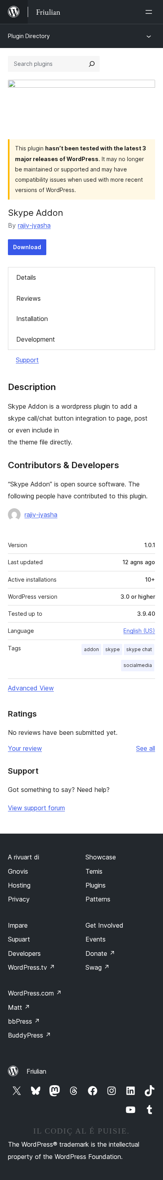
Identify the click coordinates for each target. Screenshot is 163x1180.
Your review (25, 748)
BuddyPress (29, 1035)
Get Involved (104, 925)
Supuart (19, 939)
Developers (24, 953)
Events (95, 939)
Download (27, 247)
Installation (32, 319)
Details (26, 277)
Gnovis (18, 871)
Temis (93, 871)
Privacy (19, 899)
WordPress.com (35, 993)
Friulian (36, 1071)
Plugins (95, 885)
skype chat (139, 649)
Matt (19, 1007)
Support (27, 360)
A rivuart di (23, 857)
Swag (97, 967)
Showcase (100, 857)
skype (112, 649)
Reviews (28, 298)
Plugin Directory (29, 36)
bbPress (24, 1021)
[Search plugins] (92, 64)
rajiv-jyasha (34, 225)
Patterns (97, 899)
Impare (18, 925)
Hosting (19, 885)
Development (35, 339)
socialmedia (137, 665)
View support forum (36, 808)
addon (91, 649)
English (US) (139, 630)
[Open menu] (150, 12)
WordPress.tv (31, 967)
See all (145, 748)
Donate (100, 953)
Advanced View (31, 688)
